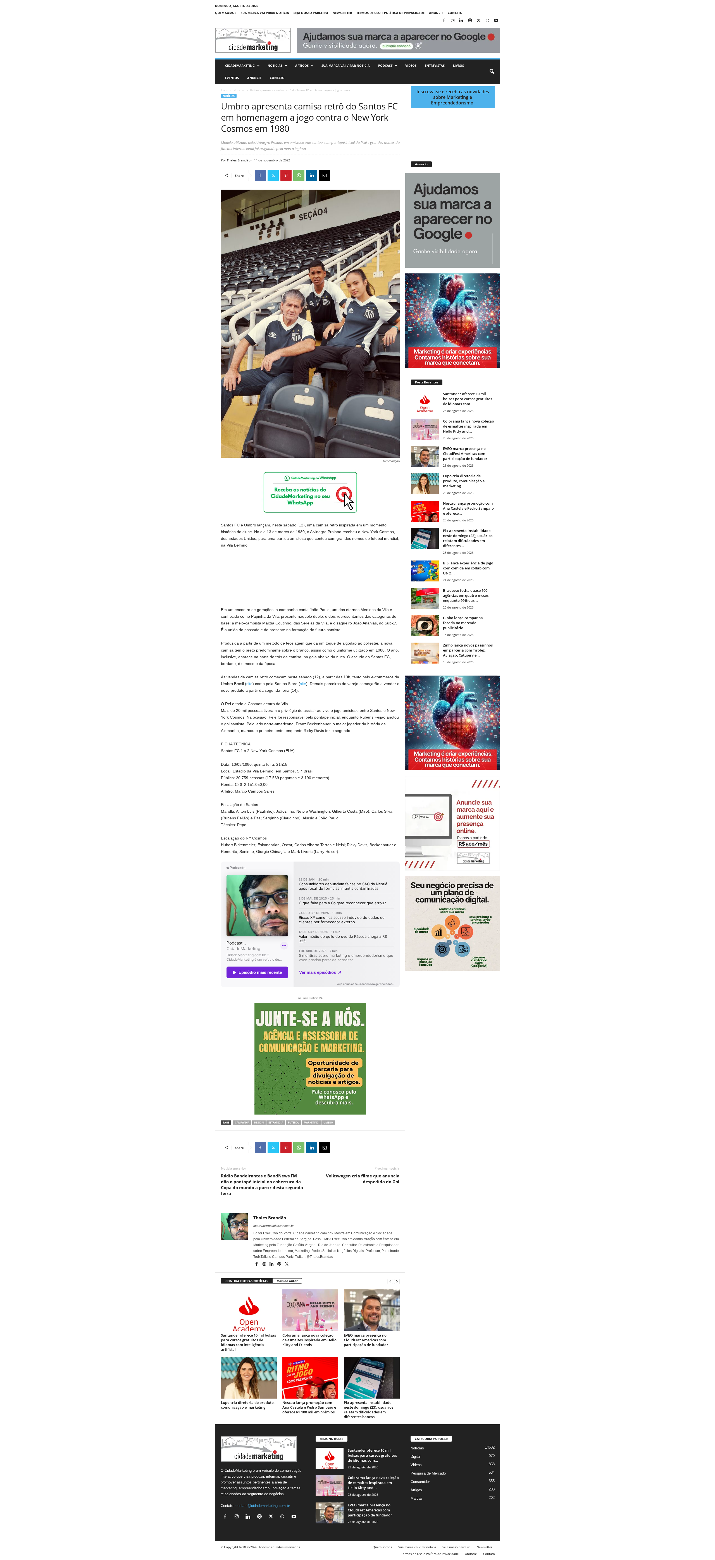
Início (224, 90)
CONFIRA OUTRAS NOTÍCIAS (246, 1281)
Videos (410, 65)
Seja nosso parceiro (311, 13)
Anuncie (436, 13)
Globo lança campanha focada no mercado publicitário (463, 622)
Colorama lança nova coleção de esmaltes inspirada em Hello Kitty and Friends (309, 1340)
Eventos (232, 78)
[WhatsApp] (487, 21)
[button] (492, 72)
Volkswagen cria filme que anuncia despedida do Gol (362, 1178)
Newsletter (342, 13)
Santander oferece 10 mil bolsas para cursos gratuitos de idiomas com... (467, 398)
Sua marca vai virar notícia (265, 13)
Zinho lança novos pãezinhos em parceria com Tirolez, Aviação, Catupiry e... (468, 650)
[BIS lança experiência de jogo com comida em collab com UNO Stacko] (425, 570)
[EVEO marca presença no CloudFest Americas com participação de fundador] (372, 1310)
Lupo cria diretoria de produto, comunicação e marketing (248, 1405)
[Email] (324, 175)
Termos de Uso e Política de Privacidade (390, 13)
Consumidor (420, 1482)
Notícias (275, 65)
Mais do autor (287, 1281)
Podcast (385, 65)
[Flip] (337, 175)
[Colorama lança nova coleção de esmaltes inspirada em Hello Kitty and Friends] (310, 1310)
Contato (455, 13)
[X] (478, 21)
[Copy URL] (350, 175)
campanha (242, 1122)
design (259, 1122)
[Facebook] (444, 21)
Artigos (302, 65)
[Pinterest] (286, 175)
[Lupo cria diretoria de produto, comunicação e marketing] (249, 1378)
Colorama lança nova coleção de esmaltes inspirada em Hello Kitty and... (468, 426)
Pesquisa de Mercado (428, 1473)
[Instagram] (452, 21)
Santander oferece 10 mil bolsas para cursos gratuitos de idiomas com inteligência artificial (248, 1342)
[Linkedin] (461, 21)
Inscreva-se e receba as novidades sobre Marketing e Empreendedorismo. (452, 97)
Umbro (328, 1122)
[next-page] (397, 1281)
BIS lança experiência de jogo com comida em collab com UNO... (468, 568)
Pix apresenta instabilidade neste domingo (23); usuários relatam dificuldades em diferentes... (467, 538)
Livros (458, 65)
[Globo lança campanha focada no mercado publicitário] (425, 625)
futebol (293, 1122)
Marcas (417, 1498)
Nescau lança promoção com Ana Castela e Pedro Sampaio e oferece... (468, 508)
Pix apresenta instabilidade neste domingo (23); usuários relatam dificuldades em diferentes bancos (368, 1409)
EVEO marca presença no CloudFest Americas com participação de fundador (366, 1340)
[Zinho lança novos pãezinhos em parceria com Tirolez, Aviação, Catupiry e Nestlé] (425, 653)
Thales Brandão (239, 160)
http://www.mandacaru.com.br (273, 1225)
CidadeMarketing (240, 65)
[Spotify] (470, 21)
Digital (416, 1456)
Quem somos (225, 13)
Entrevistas (435, 65)
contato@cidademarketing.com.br (262, 1506)
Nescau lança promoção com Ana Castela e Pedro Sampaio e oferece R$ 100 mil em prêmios (309, 1407)
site (249, 683)
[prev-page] (390, 1281)
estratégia (275, 1122)
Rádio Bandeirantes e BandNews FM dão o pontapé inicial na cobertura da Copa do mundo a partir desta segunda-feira (262, 1184)
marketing (311, 1122)
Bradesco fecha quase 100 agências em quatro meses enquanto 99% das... (465, 595)
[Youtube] (496, 21)
